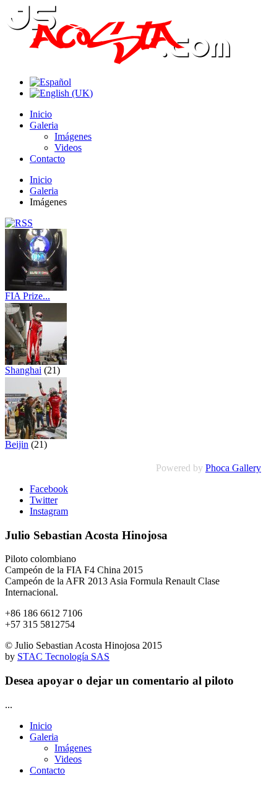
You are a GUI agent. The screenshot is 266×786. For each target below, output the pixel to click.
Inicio (41, 114)
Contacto (47, 158)
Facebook (49, 489)
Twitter (44, 500)
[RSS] (19, 223)
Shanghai (23, 370)
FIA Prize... (27, 296)
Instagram (49, 511)
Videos (68, 147)
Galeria (44, 125)
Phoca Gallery (233, 468)
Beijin (16, 444)
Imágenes (73, 136)
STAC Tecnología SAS (63, 656)
